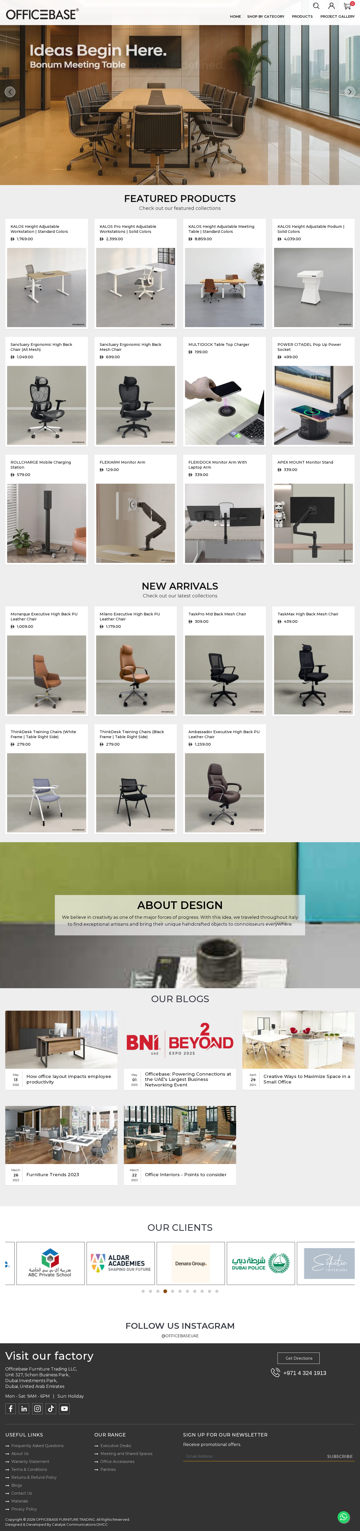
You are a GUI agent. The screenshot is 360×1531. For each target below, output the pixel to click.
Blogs (16, 1485)
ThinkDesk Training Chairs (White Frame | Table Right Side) (43, 734)
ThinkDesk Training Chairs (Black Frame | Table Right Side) (132, 734)
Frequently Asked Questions (37, 1445)
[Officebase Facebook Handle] (10, 1408)
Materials (19, 1501)
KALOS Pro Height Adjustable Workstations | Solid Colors (128, 229)
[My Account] (331, 6)
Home (235, 16)
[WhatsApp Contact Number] (343, 1517)
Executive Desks (115, 1445)
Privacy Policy (24, 1509)
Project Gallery (337, 16)
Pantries (108, 1469)
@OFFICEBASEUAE (180, 1336)
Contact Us (21, 1493)
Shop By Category (265, 16)
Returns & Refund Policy (34, 1477)
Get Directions (299, 1358)
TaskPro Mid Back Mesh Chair (217, 614)
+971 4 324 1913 (304, 1373)
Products (302, 16)
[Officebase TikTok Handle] (51, 1408)
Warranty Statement (30, 1461)
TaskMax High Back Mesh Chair (308, 614)
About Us (19, 1453)
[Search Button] (316, 6)
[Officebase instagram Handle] (37, 1408)
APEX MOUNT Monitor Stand (305, 462)
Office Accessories (117, 1461)
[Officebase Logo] (43, 14)
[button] (10, 92)
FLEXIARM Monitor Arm (122, 462)
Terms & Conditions (29, 1469)
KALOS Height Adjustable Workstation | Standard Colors (39, 229)
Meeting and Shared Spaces (126, 1453)
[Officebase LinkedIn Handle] (24, 1408)
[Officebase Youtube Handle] (64, 1408)
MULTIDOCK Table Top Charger (218, 344)
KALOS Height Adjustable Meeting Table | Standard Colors (221, 229)
